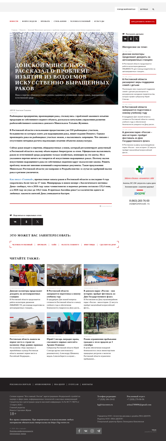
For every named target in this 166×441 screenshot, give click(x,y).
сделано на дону (108, 245)
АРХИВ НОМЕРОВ (43, 384)
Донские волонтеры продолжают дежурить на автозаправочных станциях (26, 294)
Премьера (45, 21)
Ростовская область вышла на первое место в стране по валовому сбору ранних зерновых (26, 342)
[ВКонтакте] (15, 221)
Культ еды (99, 21)
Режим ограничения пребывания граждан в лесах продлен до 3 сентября (100, 342)
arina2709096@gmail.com (139, 404)
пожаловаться (107, 206)
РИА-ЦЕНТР (59, 384)
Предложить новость (143, 22)
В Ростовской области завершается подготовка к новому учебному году (64, 294)
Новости (14, 21)
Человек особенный (80, 21)
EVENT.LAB (74, 384)
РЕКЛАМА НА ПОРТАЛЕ (20, 384)
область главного (70, 245)
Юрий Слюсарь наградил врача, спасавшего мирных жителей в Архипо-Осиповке (63, 342)
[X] (37, 221)
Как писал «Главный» (21, 179)
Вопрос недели (29, 21)
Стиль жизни (60, 21)
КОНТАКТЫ (87, 384)
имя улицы (89, 245)
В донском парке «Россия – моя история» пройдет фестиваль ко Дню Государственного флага (99, 294)
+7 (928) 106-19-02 (106, 399)
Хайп (54, 245)
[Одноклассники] (26, 221)
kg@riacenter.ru (105, 404)
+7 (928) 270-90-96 (135, 399)
